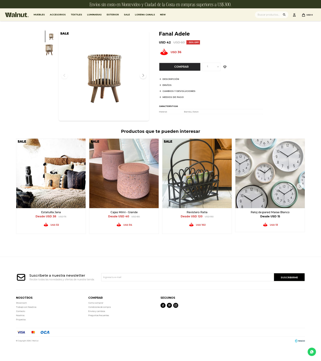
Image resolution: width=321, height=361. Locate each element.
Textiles (76, 14)
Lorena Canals (145, 14)
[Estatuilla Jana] (51, 173)
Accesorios (58, 14)
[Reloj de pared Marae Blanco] (270, 173)
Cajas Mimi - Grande (124, 212)
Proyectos (21, 319)
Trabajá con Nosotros (26, 307)
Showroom (21, 303)
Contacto (20, 311)
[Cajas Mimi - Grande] (124, 173)
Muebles (39, 14)
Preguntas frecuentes (98, 315)
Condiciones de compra (99, 307)
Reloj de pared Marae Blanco (270, 212)
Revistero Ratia (197, 212)
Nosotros (20, 315)
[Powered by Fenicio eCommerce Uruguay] (300, 340)
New (163, 14)
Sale (127, 14)
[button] (143, 75)
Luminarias (94, 14)
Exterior (113, 14)
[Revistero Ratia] (197, 173)
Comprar (181, 66)
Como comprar (95, 303)
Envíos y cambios (96, 311)
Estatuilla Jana (51, 212)
